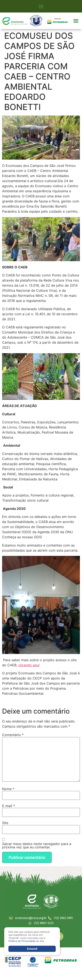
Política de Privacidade (22, 941)
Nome (8, 789)
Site (5, 822)
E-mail (8, 805)
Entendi (32, 948)
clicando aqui (29, 665)
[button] (41, 6)
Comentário (13, 734)
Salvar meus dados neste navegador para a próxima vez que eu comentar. (36, 845)
